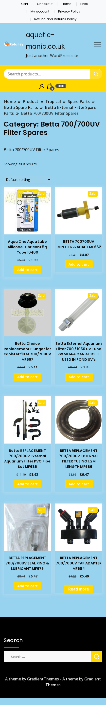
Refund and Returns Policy (55, 19)
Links (84, 3)
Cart (24, 3)
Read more (78, 589)
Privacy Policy (69, 11)
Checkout (45, 3)
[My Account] (41, 86)
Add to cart (27, 269)
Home (66, 3)
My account (40, 11)
